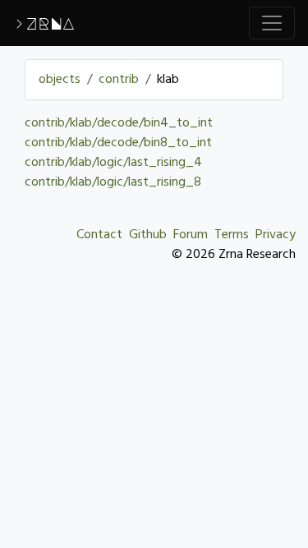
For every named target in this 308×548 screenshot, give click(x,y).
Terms (231, 235)
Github (148, 235)
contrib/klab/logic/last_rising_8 (113, 182)
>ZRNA (44, 23)
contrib (119, 80)
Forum (190, 235)
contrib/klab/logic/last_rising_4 (113, 162)
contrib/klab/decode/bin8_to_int (118, 143)
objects (59, 80)
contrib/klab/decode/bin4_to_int (119, 123)
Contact (99, 235)
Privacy (275, 235)
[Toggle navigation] (272, 23)
